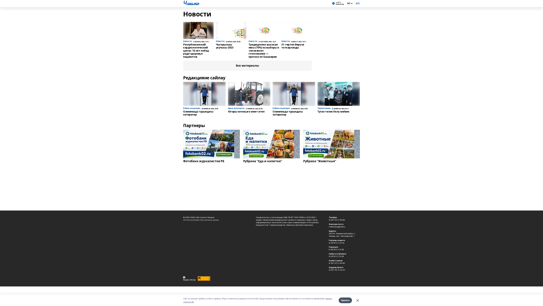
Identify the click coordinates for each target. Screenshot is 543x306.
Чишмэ (191, 3)
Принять (345, 300)
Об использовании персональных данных (201, 220)
